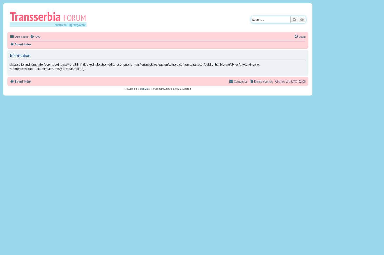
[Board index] (50, 19)
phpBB (144, 88)
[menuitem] (35, 36)
